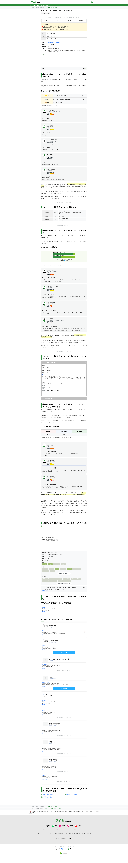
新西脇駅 (41, 7)
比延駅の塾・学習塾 (47, 797)
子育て (71, 825)
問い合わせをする (45, 590)
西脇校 (43, 630)
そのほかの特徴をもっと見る (64, 573)
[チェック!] (84, 633)
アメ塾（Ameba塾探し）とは (47, 830)
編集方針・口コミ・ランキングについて (63, 830)
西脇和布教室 (44, 710)
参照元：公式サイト (83, 374)
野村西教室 (44, 607)
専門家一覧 (82, 830)
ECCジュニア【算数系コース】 (56, 42)
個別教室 (44, 765)
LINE (56, 825)
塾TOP (31, 7)
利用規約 (39, 833)
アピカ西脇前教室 (45, 700)
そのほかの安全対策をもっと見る (64, 583)
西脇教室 (44, 747)
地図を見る (45, 611)
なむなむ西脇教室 (45, 682)
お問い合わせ (77, 833)
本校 (43, 728)
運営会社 (71, 833)
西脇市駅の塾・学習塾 (71, 794)
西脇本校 (44, 775)
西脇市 (37, 7)
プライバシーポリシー (47, 833)
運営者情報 (89, 830)
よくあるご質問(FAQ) (86, 833)
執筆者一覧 (76, 830)
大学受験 (63, 825)
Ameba (59, 848)
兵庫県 (34, 7)
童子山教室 (44, 664)
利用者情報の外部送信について (60, 833)
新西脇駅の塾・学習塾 (48, 794)
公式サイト (64, 652)
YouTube (80, 825)
